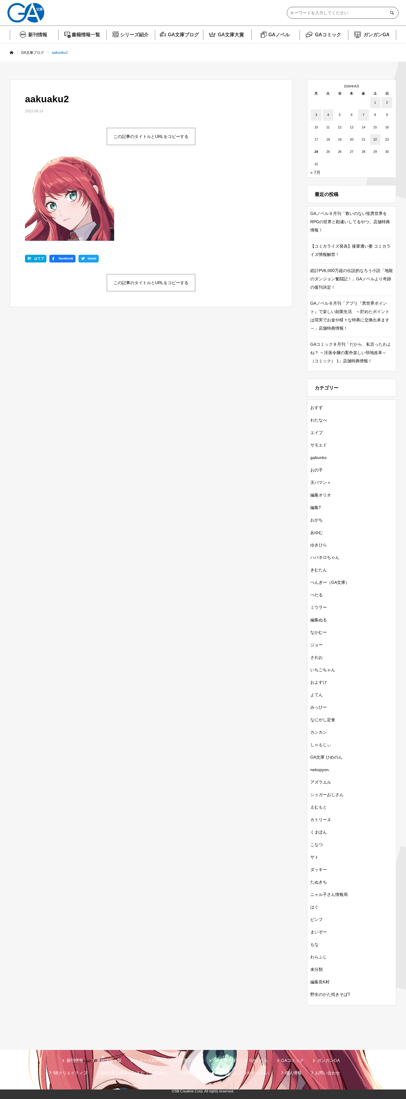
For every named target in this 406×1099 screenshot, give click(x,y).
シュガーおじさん (327, 794)
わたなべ (318, 420)
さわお (316, 657)
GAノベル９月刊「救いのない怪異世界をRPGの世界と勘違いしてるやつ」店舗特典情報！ (350, 221)
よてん (316, 694)
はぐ (314, 907)
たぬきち (318, 882)
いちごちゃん (322, 669)
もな (314, 944)
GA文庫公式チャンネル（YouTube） (135, 1072)
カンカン (318, 732)
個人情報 (293, 1072)
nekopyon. (320, 769)
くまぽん (318, 832)
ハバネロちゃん (324, 557)
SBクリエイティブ (70, 1072)
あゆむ (316, 532)
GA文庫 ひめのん (326, 757)
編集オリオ (320, 495)
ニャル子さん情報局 (329, 894)
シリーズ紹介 (134, 34)
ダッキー (318, 869)
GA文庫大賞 (231, 34)
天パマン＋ (320, 482)
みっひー (318, 707)
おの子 (316, 470)
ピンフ (316, 919)
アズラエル (320, 782)
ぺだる (316, 594)
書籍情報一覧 (86, 34)
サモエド (318, 445)
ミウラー (318, 607)
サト (314, 857)
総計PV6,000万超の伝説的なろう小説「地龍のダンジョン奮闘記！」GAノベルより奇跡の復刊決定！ (351, 279)
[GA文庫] (25, 13)
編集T (315, 507)
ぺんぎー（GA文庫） (330, 582)
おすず (316, 407)
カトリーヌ (320, 819)
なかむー (318, 632)
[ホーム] (11, 53)
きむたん (318, 569)
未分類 (316, 969)
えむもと (318, 807)
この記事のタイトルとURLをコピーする (151, 136)
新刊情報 (37, 34)
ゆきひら (318, 545)
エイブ (316, 432)
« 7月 (315, 172)
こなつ (316, 844)
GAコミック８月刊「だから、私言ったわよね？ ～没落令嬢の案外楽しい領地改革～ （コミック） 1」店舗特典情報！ (350, 352)
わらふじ (318, 957)
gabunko (318, 457)
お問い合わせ (327, 1072)
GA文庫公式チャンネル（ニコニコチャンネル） (227, 1072)
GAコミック (328, 34)
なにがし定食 (322, 719)
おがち (316, 520)
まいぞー (318, 932)
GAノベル (279, 34)
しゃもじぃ (320, 744)
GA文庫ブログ (183, 34)
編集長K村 (320, 981)
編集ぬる (318, 619)
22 (375, 139)
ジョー (316, 644)
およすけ (318, 682)
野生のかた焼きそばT (330, 994)
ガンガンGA (376, 34)
